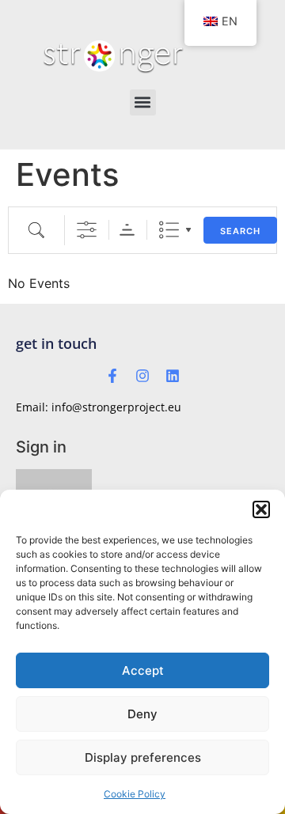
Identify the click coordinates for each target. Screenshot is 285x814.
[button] (261, 509)
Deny (142, 713)
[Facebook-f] (112, 376)
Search (240, 231)
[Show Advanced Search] (87, 230)
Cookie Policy (134, 794)
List (169, 230)
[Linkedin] (172, 376)
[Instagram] (142, 376)
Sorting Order (127, 230)
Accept (143, 670)
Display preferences (143, 757)
